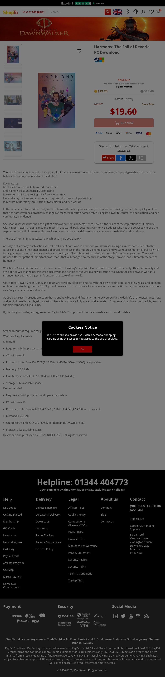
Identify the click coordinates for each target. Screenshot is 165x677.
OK (82, 349)
